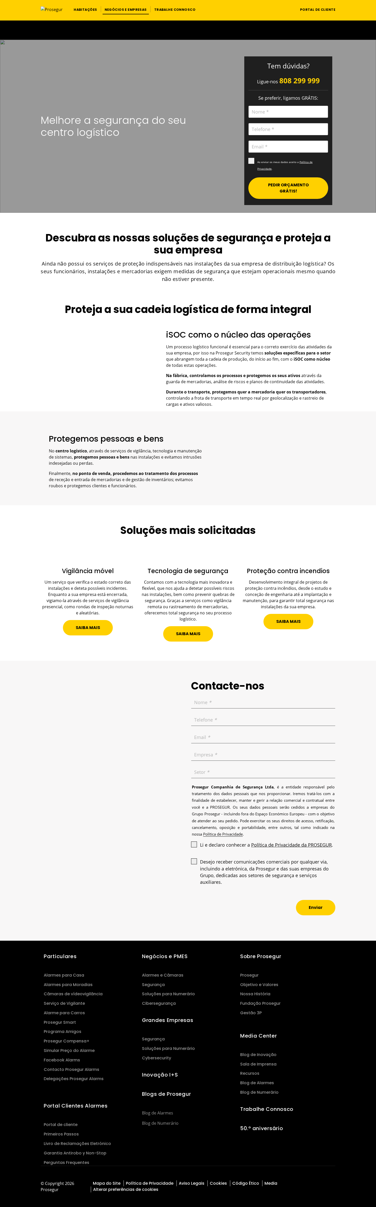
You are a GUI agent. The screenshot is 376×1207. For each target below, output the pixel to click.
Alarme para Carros (64, 1013)
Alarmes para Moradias (68, 985)
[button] (85, 9)
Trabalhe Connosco (266, 1109)
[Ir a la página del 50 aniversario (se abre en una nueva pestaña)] (188, 30)
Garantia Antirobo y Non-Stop (75, 1153)
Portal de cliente (61, 1125)
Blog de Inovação (258, 1055)
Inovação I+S (160, 1074)
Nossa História (255, 994)
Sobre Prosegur (260, 956)
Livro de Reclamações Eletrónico (77, 1144)
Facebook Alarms (62, 1060)
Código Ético (245, 1183)
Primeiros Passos (61, 1134)
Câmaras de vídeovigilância (73, 994)
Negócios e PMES (165, 956)
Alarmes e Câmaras (162, 975)
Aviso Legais (191, 1183)
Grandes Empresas (167, 1020)
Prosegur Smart (60, 1022)
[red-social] (327, 1183)
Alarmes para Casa (64, 975)
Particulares (60, 956)
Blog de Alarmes (157, 1113)
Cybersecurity (156, 1058)
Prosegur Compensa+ (67, 1041)
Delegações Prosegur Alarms (74, 1079)
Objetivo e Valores (259, 985)
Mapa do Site (106, 1183)
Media (270, 1183)
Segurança (153, 985)
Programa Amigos (62, 1031)
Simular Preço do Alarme (69, 1050)
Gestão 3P (251, 1013)
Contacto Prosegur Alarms (71, 1069)
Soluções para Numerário (168, 994)
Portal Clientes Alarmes (75, 1105)
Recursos (249, 1073)
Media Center (258, 1035)
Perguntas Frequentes (66, 1162)
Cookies (218, 1183)
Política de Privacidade (149, 1183)
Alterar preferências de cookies (126, 1189)
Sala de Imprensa (258, 1064)
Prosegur (249, 975)
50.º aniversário (261, 1128)
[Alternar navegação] (286, 9)
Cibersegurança (159, 1003)
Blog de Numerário (160, 1123)
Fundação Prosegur (260, 1003)
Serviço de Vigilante (64, 1003)
